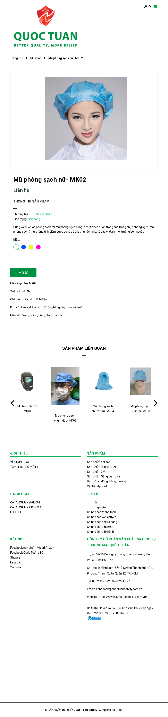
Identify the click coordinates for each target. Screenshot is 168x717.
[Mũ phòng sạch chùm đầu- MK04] (103, 381)
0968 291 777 (121, 581)
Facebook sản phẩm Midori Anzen (32, 547)
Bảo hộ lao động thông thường (106, 481)
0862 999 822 (101, 581)
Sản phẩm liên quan (84, 348)
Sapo (120, 709)
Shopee (15, 557)
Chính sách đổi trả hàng (102, 522)
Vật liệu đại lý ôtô (98, 486)
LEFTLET (16, 512)
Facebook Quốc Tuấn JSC (26, 552)
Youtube (15, 567)
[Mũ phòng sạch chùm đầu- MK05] (65, 386)
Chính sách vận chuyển (101, 517)
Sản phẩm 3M (96, 471)
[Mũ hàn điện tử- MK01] (27, 381)
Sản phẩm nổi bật (98, 462)
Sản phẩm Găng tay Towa (103, 476)
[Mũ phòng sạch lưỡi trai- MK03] (140, 381)
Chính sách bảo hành (100, 531)
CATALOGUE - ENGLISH (25, 502)
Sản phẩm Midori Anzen (102, 466)
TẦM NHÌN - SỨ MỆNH (24, 466)
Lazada (15, 562)
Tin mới (92, 502)
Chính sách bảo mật (100, 526)
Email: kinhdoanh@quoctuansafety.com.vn (114, 589)
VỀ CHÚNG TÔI (19, 462)
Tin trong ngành (97, 507)
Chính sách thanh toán (101, 512)
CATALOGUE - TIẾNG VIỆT (26, 507)
